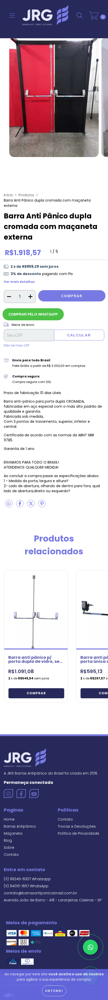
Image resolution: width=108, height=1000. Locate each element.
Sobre (9, 847)
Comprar (36, 693)
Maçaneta (13, 833)
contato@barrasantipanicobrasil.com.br (40, 893)
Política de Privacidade (78, 833)
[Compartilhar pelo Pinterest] (42, 505)
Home (9, 819)
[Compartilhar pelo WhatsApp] (9, 504)
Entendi (54, 991)
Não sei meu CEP (16, 345)
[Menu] (12, 16)
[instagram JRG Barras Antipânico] (8, 793)
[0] (93, 16)
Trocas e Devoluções (77, 826)
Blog (8, 840)
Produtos (26, 195)
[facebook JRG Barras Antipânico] (21, 793)
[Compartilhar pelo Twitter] (31, 505)
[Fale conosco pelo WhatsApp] (90, 947)
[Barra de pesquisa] (80, 16)
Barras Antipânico (20, 826)
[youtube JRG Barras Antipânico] (34, 793)
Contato (11, 854)
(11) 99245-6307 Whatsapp (27, 878)
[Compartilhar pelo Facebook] (20, 505)
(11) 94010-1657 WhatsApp (26, 886)
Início (8, 195)
